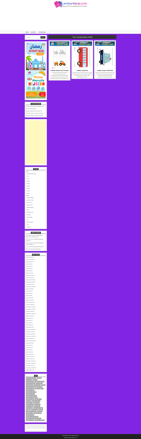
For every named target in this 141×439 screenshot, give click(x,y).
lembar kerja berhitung (31, 392)
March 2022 (29, 327)
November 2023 (30, 282)
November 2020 (30, 363)
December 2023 (30, 279)
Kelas (27, 171)
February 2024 (29, 275)
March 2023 (29, 300)
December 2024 (30, 259)
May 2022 (28, 322)
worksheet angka (37, 413)
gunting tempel (37, 385)
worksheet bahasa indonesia (32, 416)
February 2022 (29, 329)
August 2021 (29, 343)
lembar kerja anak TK (39, 388)
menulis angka (37, 406)
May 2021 (28, 349)
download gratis (29, 381)
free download (39, 383)
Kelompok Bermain (31, 173)
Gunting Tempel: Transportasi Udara (34, 113)
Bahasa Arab (30, 205)
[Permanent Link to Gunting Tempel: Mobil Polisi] (105, 55)
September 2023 (30, 286)
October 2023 (29, 284)
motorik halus (34, 409)
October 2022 (29, 311)
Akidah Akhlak (30, 197)
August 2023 (29, 288)
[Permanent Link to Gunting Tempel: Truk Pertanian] (59, 55)
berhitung (39, 378)
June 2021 (28, 347)
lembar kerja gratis (30, 394)
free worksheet (29, 385)
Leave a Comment (64, 42)
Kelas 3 (28, 186)
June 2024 (28, 266)
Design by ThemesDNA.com (70, 437)
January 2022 (29, 331)
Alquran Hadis (30, 200)
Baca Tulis (29, 202)
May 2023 (28, 295)
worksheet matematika (39, 420)
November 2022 (30, 309)
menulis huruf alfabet (38, 408)
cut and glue (29, 379)
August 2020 (29, 370)
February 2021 (29, 356)
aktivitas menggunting (31, 378)
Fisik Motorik (58, 45)
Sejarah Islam (30, 222)
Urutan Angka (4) (37, 249)
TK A (63, 45)
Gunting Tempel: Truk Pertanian (59, 70)
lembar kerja (39, 387)
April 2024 (28, 270)
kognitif (43, 385)
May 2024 (28, 268)
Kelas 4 (28, 188)
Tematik (29, 227)
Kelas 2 (28, 183)
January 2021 (29, 358)
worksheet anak (29, 413)
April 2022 (28, 324)
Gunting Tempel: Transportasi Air (34, 111)
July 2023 (28, 291)
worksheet (40, 411)
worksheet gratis (30, 420)
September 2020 (30, 367)
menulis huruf (29, 408)
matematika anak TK (36, 401)
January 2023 (29, 304)
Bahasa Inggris (30, 207)
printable (41, 409)
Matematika (29, 217)
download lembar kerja (39, 381)
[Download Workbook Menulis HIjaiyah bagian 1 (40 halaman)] (36, 98)
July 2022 (28, 318)
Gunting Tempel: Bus (82, 70)
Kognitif (29, 214)
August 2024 (29, 261)
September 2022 (30, 313)
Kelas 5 (28, 190)
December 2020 (30, 361)
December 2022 (30, 306)
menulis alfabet (29, 406)
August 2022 (29, 315)
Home (27, 32)
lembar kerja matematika (31, 395)
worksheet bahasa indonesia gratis (33, 418)
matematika (28, 401)
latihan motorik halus (30, 387)
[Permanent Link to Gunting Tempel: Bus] (82, 55)
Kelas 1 (28, 181)
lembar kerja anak (30, 388)
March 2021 (29, 354)
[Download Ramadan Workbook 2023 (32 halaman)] (36, 69)
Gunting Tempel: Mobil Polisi (105, 70)
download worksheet (30, 383)
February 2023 (29, 302)
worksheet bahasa (30, 415)
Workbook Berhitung (31, 108)
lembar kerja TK (38, 399)
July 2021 (28, 345)
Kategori (33, 32)
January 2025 (29, 257)
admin (52, 42)
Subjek (27, 195)
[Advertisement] (70, 19)
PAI (27, 219)
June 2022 (28, 320)
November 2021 (30, 336)
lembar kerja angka (30, 390)
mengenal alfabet (29, 404)
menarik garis (36, 402)
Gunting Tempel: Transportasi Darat (34, 115)
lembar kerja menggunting (31, 397)
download (35, 379)
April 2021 (28, 352)
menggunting (37, 404)
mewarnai (28, 409)
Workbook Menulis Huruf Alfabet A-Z (35, 106)
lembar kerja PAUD (30, 399)
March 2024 (29, 273)
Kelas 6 (28, 193)
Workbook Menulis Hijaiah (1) (37, 246)
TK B (28, 178)
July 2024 (28, 264)
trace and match (32, 411)
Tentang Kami (42, 32)
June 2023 (28, 293)
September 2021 (30, 340)
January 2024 (29, 277)
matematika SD (29, 402)
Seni (28, 224)
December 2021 (29, 334)
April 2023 (28, 297)
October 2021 (29, 338)
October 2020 (29, 365)
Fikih (28, 209)
